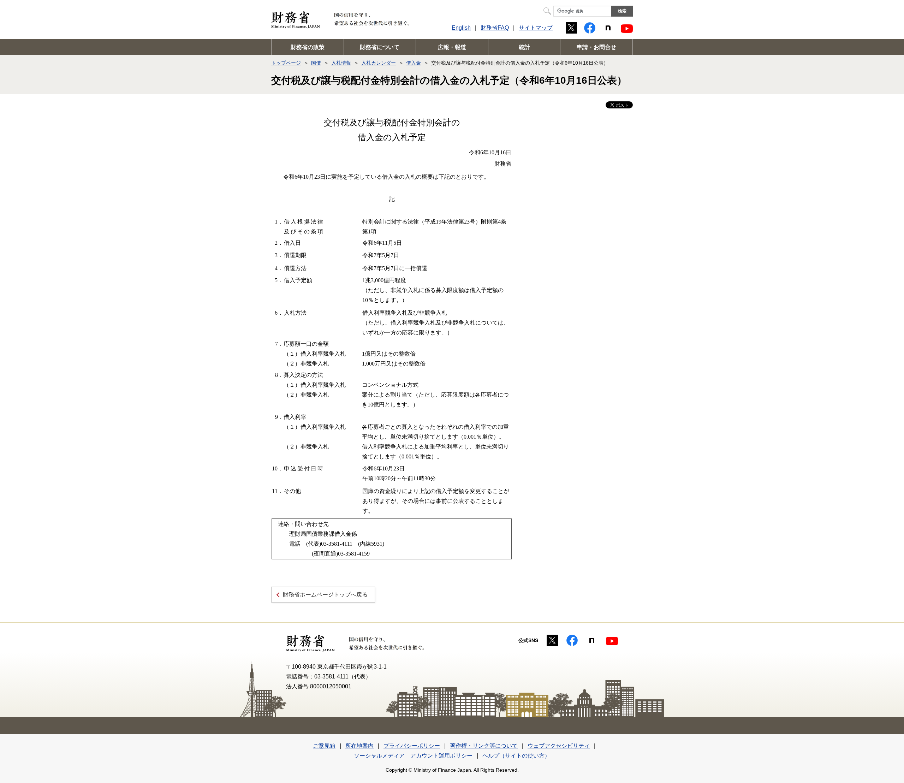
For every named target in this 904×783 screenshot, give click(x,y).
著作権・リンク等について (484, 746)
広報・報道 (452, 47)
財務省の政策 (308, 47)
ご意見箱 (324, 746)
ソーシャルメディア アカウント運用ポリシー (413, 756)
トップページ (286, 63)
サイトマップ (536, 28)
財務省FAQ (495, 28)
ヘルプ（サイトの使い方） (516, 756)
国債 (316, 63)
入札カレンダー (378, 63)
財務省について (379, 47)
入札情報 (341, 63)
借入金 (413, 63)
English (461, 28)
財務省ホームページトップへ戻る (325, 595)
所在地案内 (359, 746)
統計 (524, 47)
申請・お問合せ (596, 47)
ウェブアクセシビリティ (559, 746)
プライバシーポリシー (411, 746)
